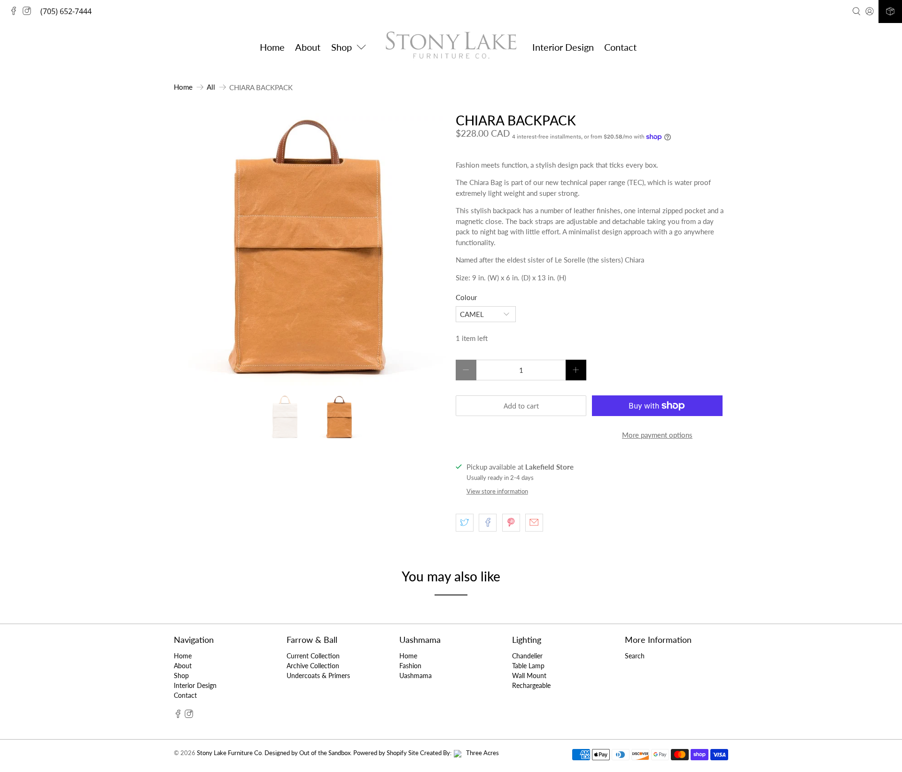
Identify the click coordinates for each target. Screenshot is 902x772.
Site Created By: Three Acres (453, 753)
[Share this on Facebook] (488, 523)
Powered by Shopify (380, 753)
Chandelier (527, 656)
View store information (497, 491)
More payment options (657, 435)
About (307, 47)
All (211, 87)
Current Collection (313, 656)
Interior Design (563, 47)
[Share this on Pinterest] (511, 523)
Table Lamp (528, 666)
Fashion (410, 666)
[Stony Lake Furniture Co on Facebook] (16, 12)
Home (272, 47)
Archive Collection (313, 666)
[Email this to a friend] (534, 523)
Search (635, 656)
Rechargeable (531, 685)
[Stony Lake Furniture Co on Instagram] (29, 12)
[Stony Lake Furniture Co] (451, 46)
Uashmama (415, 675)
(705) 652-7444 (66, 11)
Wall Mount (529, 675)
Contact (620, 47)
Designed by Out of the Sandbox (307, 753)
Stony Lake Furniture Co (229, 753)
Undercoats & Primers (318, 675)
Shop (181, 675)
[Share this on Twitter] (465, 523)
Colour (466, 297)
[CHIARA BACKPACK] (310, 249)
